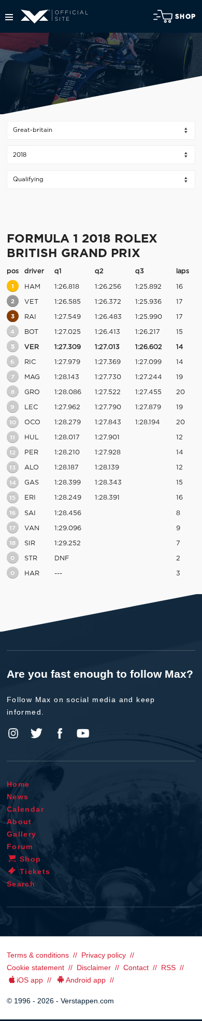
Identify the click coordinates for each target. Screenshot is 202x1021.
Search (21, 884)
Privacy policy (103, 955)
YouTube (83, 733)
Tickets (35, 871)
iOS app (30, 980)
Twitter (37, 733)
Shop (185, 17)
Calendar (25, 809)
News (18, 796)
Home (18, 784)
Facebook (59, 733)
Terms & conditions (38, 955)
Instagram (13, 733)
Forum (20, 846)
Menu (9, 17)
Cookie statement (35, 967)
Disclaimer (94, 967)
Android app (86, 980)
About (19, 821)
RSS (168, 967)
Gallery (22, 834)
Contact (136, 967)
